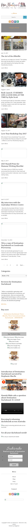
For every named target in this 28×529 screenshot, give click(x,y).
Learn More (4, 68)
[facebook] (10, 22)
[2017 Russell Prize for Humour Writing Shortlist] (14, 153)
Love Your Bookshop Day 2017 (14, 134)
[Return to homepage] (14, 5)
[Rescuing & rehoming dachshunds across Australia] (14, 427)
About (14, 476)
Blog (14, 479)
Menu (15, 13)
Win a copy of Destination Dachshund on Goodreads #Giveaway (12, 245)
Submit (14, 465)
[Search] (25, 17)
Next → (22, 265)
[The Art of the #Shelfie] (14, 43)
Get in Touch (14, 484)
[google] (18, 22)
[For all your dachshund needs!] (10, 436)
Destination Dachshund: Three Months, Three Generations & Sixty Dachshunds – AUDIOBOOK (14, 316)
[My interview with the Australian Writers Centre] (14, 189)
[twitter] (12, 22)
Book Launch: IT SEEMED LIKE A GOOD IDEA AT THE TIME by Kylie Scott (12, 95)
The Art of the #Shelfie (10, 56)
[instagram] (15, 22)
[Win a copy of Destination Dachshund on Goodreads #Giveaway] (14, 230)
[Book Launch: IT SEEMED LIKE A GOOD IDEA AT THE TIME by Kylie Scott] (14, 79)
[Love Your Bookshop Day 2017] (14, 120)
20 (17, 265)
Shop (14, 481)
